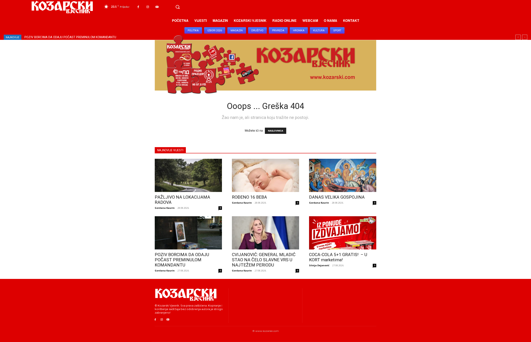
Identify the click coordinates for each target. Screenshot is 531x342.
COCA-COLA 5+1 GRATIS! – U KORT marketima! (338, 257)
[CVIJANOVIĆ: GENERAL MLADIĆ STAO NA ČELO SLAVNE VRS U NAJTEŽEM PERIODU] (265, 232)
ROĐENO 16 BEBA (249, 197)
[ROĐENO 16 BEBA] (265, 175)
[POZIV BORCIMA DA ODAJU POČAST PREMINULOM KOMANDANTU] (188, 232)
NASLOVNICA (275, 130)
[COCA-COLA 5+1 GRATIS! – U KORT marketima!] (342, 232)
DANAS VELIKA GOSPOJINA (337, 197)
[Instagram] (147, 7)
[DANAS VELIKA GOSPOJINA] (342, 175)
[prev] (518, 37)
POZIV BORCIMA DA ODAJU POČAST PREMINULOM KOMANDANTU (182, 259)
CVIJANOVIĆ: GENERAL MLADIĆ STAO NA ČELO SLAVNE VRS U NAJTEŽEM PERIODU (85, 37)
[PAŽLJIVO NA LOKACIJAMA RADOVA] (188, 175)
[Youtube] (157, 7)
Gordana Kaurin (165, 207)
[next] (524, 37)
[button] (177, 7)
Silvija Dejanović (319, 265)
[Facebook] (138, 7)
